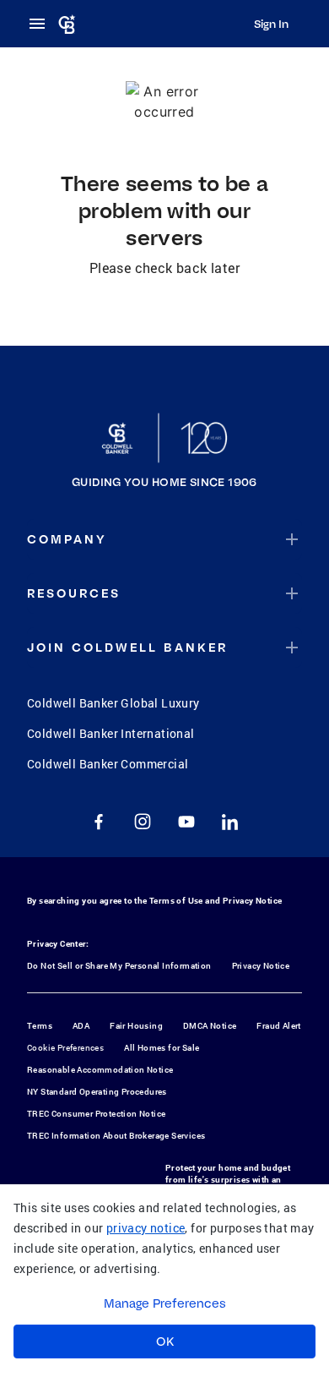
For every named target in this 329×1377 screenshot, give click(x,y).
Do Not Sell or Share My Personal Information (119, 965)
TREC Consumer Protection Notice (96, 1113)
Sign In (271, 23)
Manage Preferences (165, 1303)
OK (165, 1341)
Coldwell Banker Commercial (107, 764)
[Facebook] (99, 821)
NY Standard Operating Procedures (97, 1091)
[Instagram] (142, 821)
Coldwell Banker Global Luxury (113, 703)
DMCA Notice (209, 1025)
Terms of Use (176, 900)
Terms (39, 1025)
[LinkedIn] (230, 821)
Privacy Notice (253, 900)
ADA (81, 1025)
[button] (164, 539)
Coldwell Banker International (111, 733)
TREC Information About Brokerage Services (116, 1135)
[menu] (42, 23)
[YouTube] (186, 821)
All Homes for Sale (161, 1047)
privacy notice (146, 1228)
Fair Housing (136, 1025)
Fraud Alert (278, 1025)
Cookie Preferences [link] (65, 1047)
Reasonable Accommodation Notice (100, 1069)
